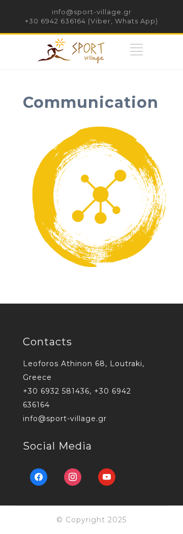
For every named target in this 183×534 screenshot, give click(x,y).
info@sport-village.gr (92, 12)
